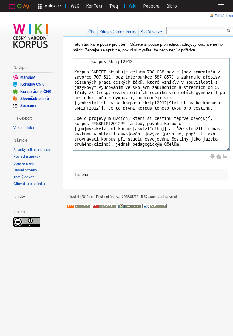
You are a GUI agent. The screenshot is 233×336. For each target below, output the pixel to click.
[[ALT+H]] (30, 36)
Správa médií (24, 163)
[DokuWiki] (129, 206)
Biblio (172, 6)
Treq (113, 6)
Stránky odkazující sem (32, 150)
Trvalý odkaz (23, 177)
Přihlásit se (224, 16)
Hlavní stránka (25, 170)
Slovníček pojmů (34, 98)
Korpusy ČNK (32, 84)
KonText (94, 6)
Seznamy (28, 105)
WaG (75, 6)
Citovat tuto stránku (29, 184)
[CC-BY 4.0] (26, 222)
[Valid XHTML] (154, 206)
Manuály (27, 77)
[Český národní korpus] (19, 5)
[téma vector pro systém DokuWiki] (104, 206)
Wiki (132, 6)
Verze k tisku (23, 128)
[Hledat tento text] (228, 30)
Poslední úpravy (26, 156)
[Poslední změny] (79, 206)
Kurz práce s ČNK (36, 91)
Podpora (151, 6)
